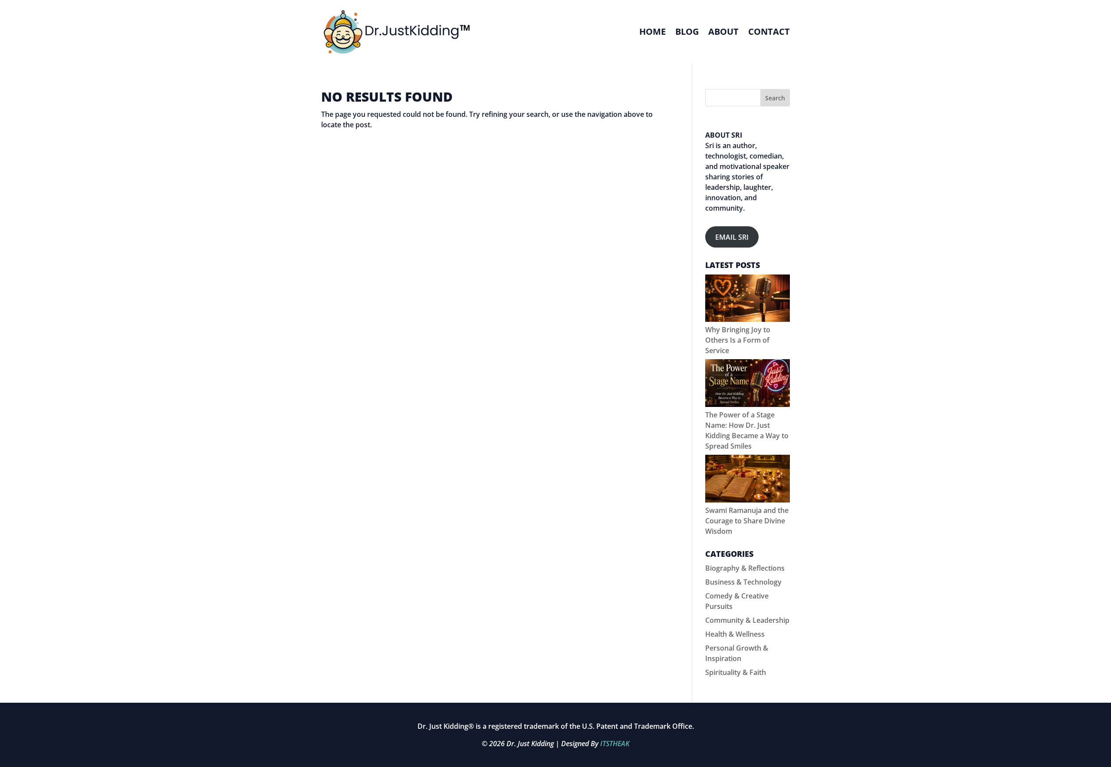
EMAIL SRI (732, 237)
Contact (769, 31)
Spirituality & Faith (735, 672)
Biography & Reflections (745, 568)
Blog (687, 31)
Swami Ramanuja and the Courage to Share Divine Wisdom (747, 521)
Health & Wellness (735, 634)
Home (652, 31)
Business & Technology (743, 582)
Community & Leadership (747, 620)
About (723, 31)
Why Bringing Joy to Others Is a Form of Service (737, 340)
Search (775, 98)
